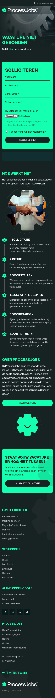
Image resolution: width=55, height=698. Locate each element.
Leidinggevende (10, 538)
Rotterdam (7, 577)
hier (11, 49)
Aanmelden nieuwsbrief (14, 594)
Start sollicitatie (29, 483)
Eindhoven (7, 568)
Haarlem (6, 573)
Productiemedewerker (13, 534)
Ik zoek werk (8, 599)
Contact (6, 643)
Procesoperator (10, 516)
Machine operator (11, 521)
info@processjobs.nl (12, 656)
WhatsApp (9, 661)
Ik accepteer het (27, 131)
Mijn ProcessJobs (45, 3)
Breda (5, 560)
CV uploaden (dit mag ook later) (21, 110)
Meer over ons (27, 403)
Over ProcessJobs (11, 630)
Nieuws (5, 639)
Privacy (5, 690)
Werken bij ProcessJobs (14, 647)
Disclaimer (16, 690)
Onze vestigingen (11, 634)
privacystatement (35, 131)
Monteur (6, 529)
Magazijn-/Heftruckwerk (14, 525)
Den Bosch (7, 564)
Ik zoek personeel (11, 603)
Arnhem (6, 555)
